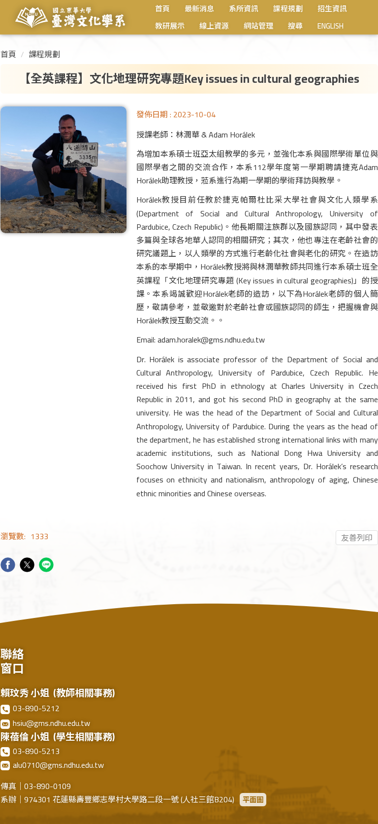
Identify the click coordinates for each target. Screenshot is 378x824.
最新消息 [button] (199, 10)
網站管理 (258, 27)
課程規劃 (44, 54)
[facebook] (9, 566)
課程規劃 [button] (288, 10)
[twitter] (28, 566)
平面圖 (253, 799)
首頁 (162, 10)
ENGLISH (330, 27)
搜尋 (295, 27)
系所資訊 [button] (243, 10)
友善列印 (357, 537)
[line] (47, 566)
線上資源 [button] (214, 27)
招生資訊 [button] (332, 10)
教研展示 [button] (170, 27)
